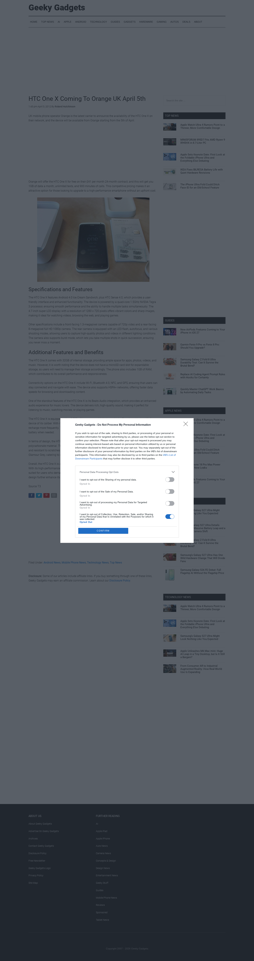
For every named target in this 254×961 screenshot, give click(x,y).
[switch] (169, 479)
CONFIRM (103, 530)
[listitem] (127, 472)
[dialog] (127, 480)
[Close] (187, 425)
